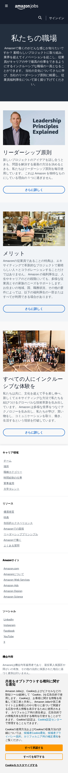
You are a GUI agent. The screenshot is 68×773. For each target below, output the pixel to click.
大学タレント (11, 488)
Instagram (9, 625)
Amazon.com (11, 568)
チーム (8, 460)
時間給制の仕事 (13, 477)
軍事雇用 (9, 483)
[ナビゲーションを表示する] (6, 6)
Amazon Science (13, 596)
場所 (6, 466)
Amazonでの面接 (14, 528)
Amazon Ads (11, 585)
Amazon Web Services (17, 579)
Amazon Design (13, 590)
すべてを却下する (34, 756)
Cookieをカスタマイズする (21, 765)
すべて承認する (34, 747)
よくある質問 (11, 545)
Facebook (9, 630)
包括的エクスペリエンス (18, 523)
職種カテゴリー (13, 471)
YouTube (9, 636)
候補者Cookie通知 (34, 732)
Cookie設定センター (50, 719)
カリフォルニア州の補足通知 (41, 736)
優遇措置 (9, 511)
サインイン (56, 18)
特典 (6, 517)
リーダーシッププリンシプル (21, 534)
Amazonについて (14, 574)
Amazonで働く (12, 539)
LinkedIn (9, 619)
